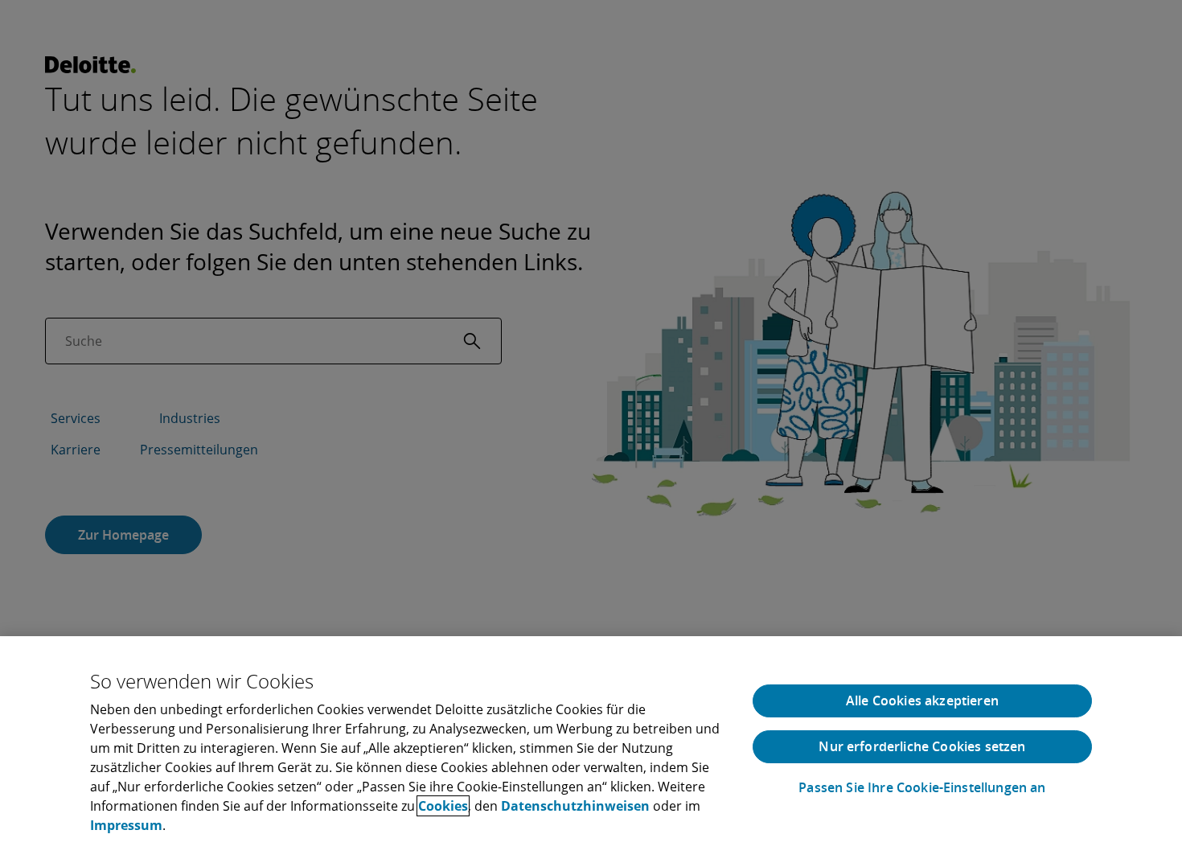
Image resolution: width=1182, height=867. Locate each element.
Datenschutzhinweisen (575, 806)
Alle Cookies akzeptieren (922, 700)
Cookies (443, 806)
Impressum (126, 825)
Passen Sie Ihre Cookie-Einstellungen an (921, 787)
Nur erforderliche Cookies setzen (922, 746)
